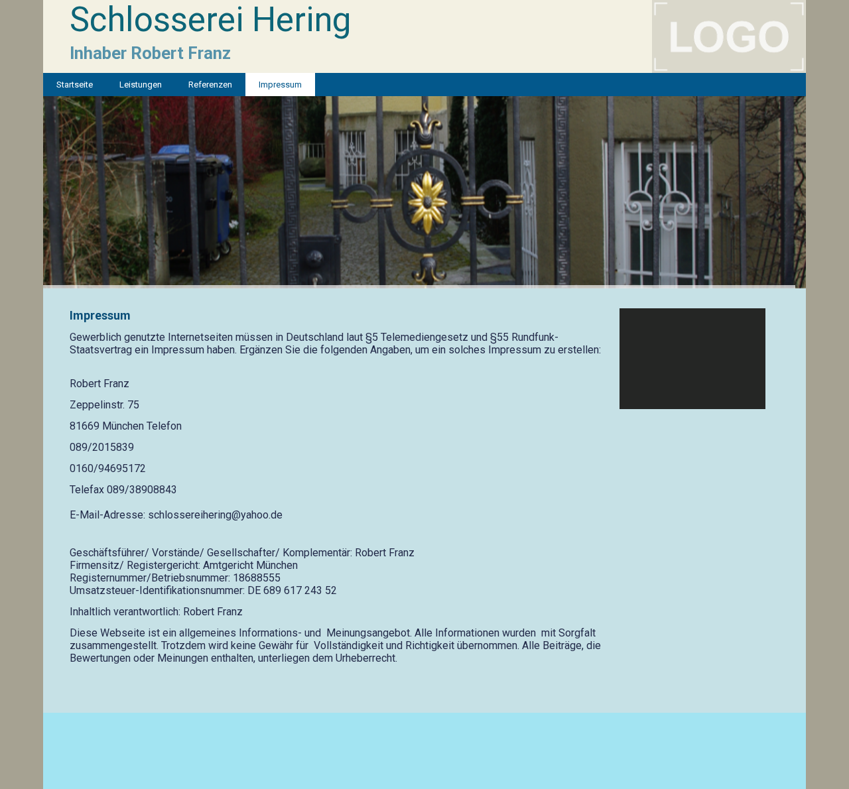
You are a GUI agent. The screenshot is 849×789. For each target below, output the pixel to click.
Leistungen (140, 85)
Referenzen (210, 85)
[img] (424, 36)
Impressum (280, 85)
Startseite (74, 85)
